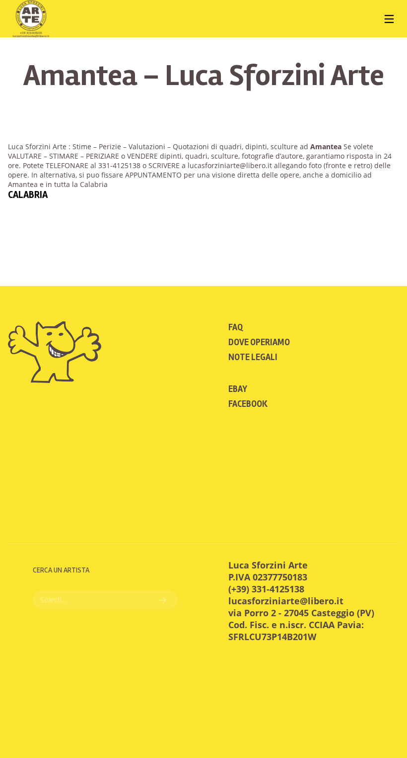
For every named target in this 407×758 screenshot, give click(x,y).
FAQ (235, 327)
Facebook (248, 403)
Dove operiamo (259, 342)
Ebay (237, 388)
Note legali (252, 357)
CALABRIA (28, 195)
